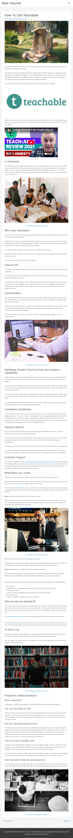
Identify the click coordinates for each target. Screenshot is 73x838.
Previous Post (7, 821)
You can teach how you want (14, 616)
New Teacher (11, 3)
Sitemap (28, 832)
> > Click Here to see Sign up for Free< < (36, 226)
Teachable (8, 704)
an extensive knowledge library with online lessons (40, 462)
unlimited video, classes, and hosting (26, 488)
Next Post (67, 821)
